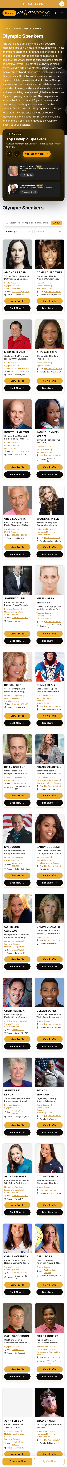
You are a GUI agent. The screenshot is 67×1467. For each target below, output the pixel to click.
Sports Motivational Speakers (44, 699)
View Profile (17, 301)
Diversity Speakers (44, 288)
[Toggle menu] (61, 13)
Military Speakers (43, 1437)
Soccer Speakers (11, 1270)
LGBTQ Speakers (11, 532)
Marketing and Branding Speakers (14, 1435)
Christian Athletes (11, 1026)
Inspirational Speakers (45, 532)
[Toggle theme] (62, 4)
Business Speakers (12, 609)
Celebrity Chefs (19, 777)
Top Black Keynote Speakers (48, 863)
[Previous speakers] (9, 154)
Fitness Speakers (43, 283)
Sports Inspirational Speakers (16, 368)
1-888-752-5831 (35, 3)
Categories (16, 28)
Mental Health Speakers (14, 947)
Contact (9, 13)
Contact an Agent (34, 153)
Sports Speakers (11, 283)
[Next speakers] (17, 154)
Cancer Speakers (11, 448)
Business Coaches (12, 1105)
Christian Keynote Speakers (48, 780)
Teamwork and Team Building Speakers (48, 1353)
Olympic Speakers (11, 286)
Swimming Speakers (12, 288)
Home (5, 28)
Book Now (15, 308)
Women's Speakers (44, 613)
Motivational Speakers (45, 529)
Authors (7, 777)
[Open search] (54, 13)
